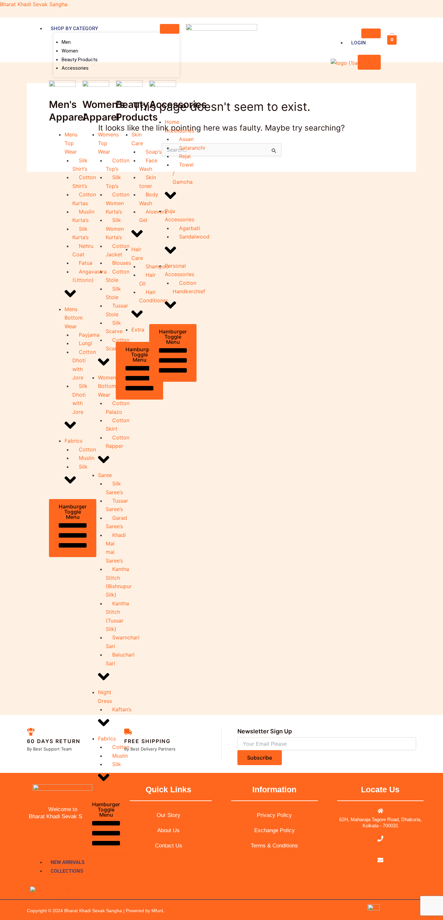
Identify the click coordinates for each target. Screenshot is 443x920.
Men (66, 42)
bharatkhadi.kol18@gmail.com (380, 868)
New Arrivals (68, 862)
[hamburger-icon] (169, 29)
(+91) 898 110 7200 (380, 847)
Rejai (185, 156)
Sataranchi (192, 148)
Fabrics (73, 440)
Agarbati (189, 228)
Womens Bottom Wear (108, 386)
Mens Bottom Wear (74, 318)
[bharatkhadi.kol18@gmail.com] (380, 860)
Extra (137, 329)
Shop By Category (74, 28)
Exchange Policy (274, 830)
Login (358, 43)
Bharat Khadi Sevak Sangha (33, 4)
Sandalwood (194, 236)
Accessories (75, 68)
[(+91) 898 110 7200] (380, 839)
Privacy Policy (274, 815)
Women (70, 51)
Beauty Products (80, 60)
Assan (186, 139)
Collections (67, 871)
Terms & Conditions (274, 846)
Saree (105, 475)
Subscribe (259, 757)
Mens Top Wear (71, 143)
